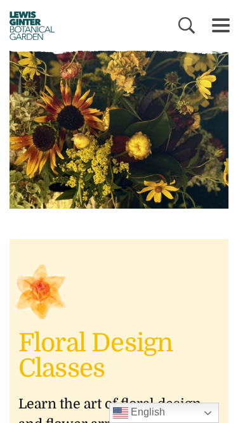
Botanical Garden (28, 25)
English (146, 412)
